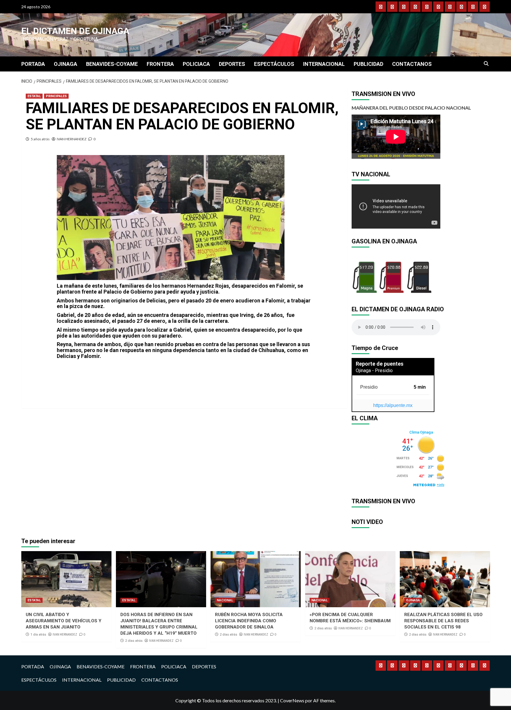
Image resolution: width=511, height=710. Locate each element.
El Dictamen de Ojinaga (75, 31)
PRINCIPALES (56, 96)
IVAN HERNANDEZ (71, 139)
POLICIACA (196, 64)
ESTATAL (34, 96)
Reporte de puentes (379, 364)
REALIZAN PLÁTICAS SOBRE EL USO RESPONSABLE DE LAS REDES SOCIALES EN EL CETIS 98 (443, 621)
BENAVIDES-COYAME (112, 64)
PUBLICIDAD (368, 64)
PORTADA (33, 64)
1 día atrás (38, 634)
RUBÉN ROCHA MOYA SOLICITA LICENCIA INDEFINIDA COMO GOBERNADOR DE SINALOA (249, 621)
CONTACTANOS (412, 64)
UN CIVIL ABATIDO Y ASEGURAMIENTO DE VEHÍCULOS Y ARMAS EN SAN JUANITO (63, 621)
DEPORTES (232, 64)
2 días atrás (134, 641)
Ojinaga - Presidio (374, 370)
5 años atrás (40, 139)
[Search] (486, 63)
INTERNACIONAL (324, 64)
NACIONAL (225, 600)
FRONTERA (160, 64)
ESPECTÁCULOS (274, 64)
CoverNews (292, 700)
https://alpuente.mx (393, 405)
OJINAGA (65, 64)
